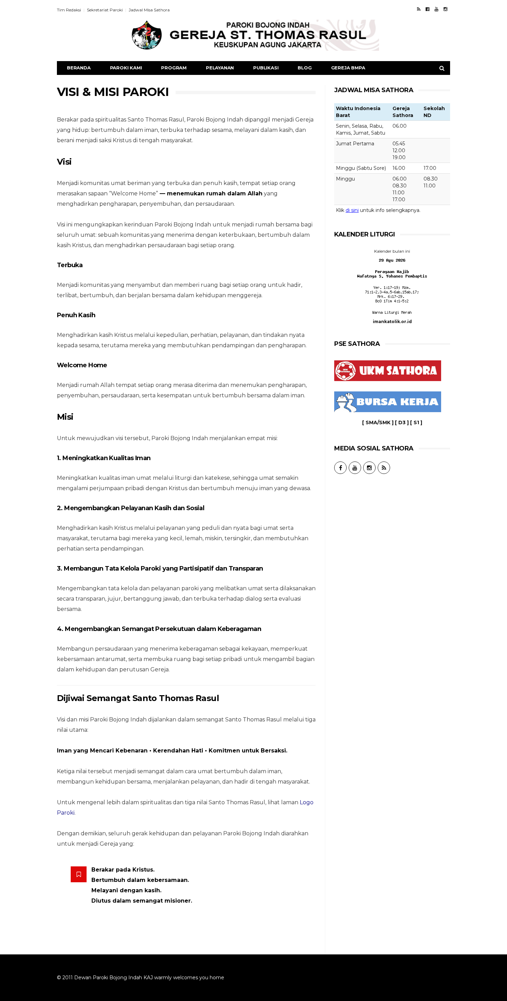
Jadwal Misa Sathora (149, 9)
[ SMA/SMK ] (378, 422)
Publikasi (265, 67)
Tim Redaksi (69, 9)
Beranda (79, 67)
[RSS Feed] (418, 9)
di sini (352, 210)
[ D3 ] (402, 422)
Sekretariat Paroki (105, 9)
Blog (304, 67)
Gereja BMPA (348, 67)
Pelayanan (220, 67)
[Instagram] (445, 9)
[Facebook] (427, 9)
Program (174, 67)
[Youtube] (436, 9)
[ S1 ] (416, 422)
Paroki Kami (126, 67)
